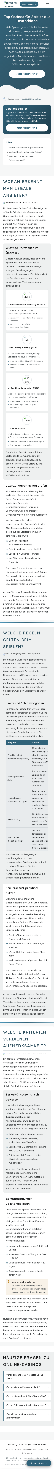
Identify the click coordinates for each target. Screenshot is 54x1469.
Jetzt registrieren (25, 73)
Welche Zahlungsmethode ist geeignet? (26, 1405)
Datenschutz (27, 1453)
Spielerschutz (42, 1449)
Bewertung (12, 1444)
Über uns (9, 1449)
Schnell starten (38, 1463)
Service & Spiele (39, 1444)
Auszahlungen (25, 1444)
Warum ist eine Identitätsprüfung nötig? (26, 1396)
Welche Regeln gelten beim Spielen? (25, 152)
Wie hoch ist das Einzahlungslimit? (23, 1387)
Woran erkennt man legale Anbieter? (26, 147)
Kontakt (18, 1449)
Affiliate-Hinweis (29, 1449)
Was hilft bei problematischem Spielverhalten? (21, 1416)
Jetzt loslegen (28, 4)
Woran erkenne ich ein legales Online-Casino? (25, 1377)
